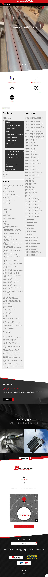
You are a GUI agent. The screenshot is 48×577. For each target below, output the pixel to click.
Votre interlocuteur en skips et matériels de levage (12, 361)
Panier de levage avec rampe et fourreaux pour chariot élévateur (13, 292)
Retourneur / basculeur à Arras (32, 213)
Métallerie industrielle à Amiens (32, 177)
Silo (4, 206)
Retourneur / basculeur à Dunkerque (33, 201)
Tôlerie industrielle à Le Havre (32, 254)
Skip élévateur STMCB (8, 253)
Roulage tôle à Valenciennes (31, 231)
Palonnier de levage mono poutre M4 (12, 281)
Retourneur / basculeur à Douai (32, 209)
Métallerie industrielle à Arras (32, 175)
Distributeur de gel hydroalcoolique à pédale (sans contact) (12, 347)
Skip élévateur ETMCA (8, 237)
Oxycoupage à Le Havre (30, 193)
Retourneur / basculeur (30, 202)
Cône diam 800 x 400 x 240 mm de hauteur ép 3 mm (13, 323)
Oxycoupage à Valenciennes (31, 192)
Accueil (3, 108)
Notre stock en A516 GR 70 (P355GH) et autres (12, 344)
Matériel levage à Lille (30, 148)
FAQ (4, 176)
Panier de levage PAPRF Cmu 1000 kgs (12, 301)
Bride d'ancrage (6, 316)
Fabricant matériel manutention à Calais (34, 124)
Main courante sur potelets (9, 218)
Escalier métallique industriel (10, 194)
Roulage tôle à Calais (30, 227)
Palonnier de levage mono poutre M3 (12, 279)
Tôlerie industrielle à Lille (31, 246)
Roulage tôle (28, 224)
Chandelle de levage (7, 313)
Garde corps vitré (7, 202)
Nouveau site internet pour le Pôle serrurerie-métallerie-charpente (11, 350)
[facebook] (26, 1)
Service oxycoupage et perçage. (10, 363)
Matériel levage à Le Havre (31, 156)
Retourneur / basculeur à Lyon (32, 207)
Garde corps (6, 197)
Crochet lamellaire (7, 310)
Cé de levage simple (7, 303)
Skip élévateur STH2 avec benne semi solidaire (12, 261)
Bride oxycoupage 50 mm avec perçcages (12, 318)
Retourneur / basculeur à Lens (32, 198)
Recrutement (6, 173)
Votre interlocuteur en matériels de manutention (11, 358)
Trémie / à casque (7, 211)
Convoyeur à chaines (8, 187)
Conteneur (5, 315)
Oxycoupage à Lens (29, 180)
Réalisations (6, 171)
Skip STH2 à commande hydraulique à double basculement (12, 245)
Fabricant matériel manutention (32, 121)
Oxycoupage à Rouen (30, 178)
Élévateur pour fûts (7, 265)
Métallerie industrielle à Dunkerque (33, 163)
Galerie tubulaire (7, 203)
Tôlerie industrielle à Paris (31, 242)
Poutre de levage (7, 312)
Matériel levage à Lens (30, 142)
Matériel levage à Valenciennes (32, 154)
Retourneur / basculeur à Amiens (32, 215)
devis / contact (24, 526)
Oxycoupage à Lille (29, 186)
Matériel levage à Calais (30, 150)
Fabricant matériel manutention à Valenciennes (33, 129)
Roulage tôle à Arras (29, 234)
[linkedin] (29, 1)
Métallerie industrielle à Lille (31, 166)
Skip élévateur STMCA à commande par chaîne (12, 242)
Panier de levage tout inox (9, 328)
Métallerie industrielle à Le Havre (33, 174)
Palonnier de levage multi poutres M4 (12, 287)
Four (4, 319)
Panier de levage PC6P (8, 294)
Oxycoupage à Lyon (29, 189)
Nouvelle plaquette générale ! (10, 339)
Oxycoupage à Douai (30, 190)
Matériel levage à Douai (30, 153)
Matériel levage (28, 147)
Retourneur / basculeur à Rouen (32, 216)
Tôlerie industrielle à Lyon (31, 249)
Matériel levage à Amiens (31, 139)
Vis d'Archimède (7, 214)
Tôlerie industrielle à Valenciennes (33, 252)
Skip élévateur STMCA (8, 236)
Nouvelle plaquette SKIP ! (9, 340)
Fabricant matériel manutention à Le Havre (35, 131)
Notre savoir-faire (7, 118)
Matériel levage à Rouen (30, 141)
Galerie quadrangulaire (8, 191)
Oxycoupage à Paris (29, 181)
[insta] (31, 1)
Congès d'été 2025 (7, 336)
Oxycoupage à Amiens (30, 196)
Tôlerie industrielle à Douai (31, 251)
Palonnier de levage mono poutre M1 (12, 273)
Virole (4, 220)
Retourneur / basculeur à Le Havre (33, 212)
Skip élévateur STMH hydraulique (11, 254)
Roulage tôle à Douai (30, 230)
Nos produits (6, 120)
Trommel (5, 212)
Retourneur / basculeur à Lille (32, 204)
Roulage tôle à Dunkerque (31, 222)
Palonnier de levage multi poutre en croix (13, 270)
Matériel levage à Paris (30, 144)
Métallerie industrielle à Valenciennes (34, 172)
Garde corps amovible (8, 199)
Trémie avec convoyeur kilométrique (11, 337)
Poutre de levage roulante (9, 307)
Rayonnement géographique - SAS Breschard (11, 355)
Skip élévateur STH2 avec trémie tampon (12, 263)
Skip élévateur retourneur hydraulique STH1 (12, 234)
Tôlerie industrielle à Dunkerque (32, 243)
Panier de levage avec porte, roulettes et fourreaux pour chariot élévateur (12, 296)
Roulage (5, 221)
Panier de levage (7, 288)
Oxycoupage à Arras (29, 195)
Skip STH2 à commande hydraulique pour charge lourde (12, 251)
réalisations (24, 458)
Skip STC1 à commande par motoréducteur (9, 258)
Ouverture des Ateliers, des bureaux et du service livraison (13, 353)
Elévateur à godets (7, 193)
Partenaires (5, 174)
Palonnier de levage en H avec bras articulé (13, 290)
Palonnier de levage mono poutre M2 (12, 278)
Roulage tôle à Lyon (29, 228)
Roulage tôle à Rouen (30, 218)
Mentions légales (8, 549)
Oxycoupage (6, 224)
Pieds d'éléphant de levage (9, 309)
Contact (5, 177)
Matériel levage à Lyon (30, 151)
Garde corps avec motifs (8, 200)
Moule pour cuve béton (8, 321)
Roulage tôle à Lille (29, 225)
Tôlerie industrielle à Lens (31, 240)
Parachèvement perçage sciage (10, 226)
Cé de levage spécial (7, 306)
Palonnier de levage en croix (9, 282)
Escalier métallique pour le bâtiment (11, 196)
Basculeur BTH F (7, 227)
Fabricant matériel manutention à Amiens (34, 134)
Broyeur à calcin (6, 190)
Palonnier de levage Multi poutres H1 (12, 285)
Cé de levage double (8, 304)
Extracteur (5, 188)
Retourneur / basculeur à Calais (32, 205)
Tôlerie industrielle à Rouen (31, 239)
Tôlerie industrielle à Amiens (31, 237)
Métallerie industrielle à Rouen (32, 159)
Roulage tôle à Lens (29, 219)
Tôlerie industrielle (29, 245)
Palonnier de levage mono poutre (11, 272)
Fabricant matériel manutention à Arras (34, 133)
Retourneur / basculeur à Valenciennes (34, 210)
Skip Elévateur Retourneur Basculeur (11, 229)
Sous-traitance (6, 149)
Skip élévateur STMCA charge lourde (11, 256)
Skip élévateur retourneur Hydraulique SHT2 (12, 231)
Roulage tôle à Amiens (30, 236)
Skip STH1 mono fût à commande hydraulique (11, 240)
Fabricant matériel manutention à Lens (34, 138)
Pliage (4, 223)
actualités (7, 399)
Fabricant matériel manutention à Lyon (34, 126)
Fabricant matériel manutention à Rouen (34, 136)
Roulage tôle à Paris (29, 221)
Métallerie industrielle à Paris (32, 162)
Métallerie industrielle (30, 165)
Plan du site (18, 549)
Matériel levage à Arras (30, 157)
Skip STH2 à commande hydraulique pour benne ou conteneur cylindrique (12, 248)
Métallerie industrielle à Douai (32, 171)
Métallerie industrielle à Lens (32, 160)
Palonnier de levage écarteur (10, 284)
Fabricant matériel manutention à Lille (34, 123)
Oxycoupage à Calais (30, 187)
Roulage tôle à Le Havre (30, 233)
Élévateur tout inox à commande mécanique (10, 267)
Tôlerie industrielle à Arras (31, 255)
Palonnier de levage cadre (9, 269)
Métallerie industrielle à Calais (32, 168)
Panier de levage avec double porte (11, 300)
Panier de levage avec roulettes (10, 298)
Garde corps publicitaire (8, 205)
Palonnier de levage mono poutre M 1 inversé (12, 276)
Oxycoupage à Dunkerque (31, 183)
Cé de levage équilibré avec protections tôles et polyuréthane (12, 326)
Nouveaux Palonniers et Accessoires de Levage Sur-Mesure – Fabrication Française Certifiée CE (13, 366)
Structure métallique (8, 209)
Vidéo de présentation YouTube (10, 342)
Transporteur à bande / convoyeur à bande (13, 185)
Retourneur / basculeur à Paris (32, 199)
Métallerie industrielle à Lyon (32, 169)
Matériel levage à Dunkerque (32, 145)
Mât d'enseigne (6, 215)
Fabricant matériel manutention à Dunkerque (33, 119)
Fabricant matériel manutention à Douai (34, 127)
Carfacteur (5, 208)
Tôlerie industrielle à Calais (31, 248)
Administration (24, 550)
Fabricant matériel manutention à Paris (34, 117)
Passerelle (5, 217)
